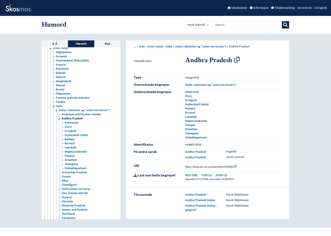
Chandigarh (69, 184)
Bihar (65, 180)
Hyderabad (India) (76, 135)
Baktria (61, 77)
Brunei (60, 89)
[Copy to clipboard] (237, 59)
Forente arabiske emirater (73, 97)
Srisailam (71, 160)
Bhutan (60, 85)
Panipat (70, 155)
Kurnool (70, 143)
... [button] (135, 46)
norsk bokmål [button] (196, 24)
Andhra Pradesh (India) (200, 200)
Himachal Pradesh (73, 205)
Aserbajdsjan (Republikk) (72, 60)
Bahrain (61, 73)
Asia (142, 46)
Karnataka (68, 218)
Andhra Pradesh (72, 118)
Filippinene (63, 93)
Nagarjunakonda (76, 151)
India (59, 106)
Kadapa (70, 139)
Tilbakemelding (284, 7)
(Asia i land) (60, 48)
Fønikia (60, 102)
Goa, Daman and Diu (75, 193)
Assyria (61, 64)
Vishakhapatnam (75, 168)
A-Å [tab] (54, 43)
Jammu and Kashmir (75, 209)
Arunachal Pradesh (74, 172)
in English (320, 7)
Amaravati (71, 122)
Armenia (61, 56)
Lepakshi (70, 147)
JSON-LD (221, 175)
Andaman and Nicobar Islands (81, 114)
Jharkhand (68, 213)
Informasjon (260, 7)
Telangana (71, 164)
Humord (54, 24)
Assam (66, 176)
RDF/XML (191, 175)
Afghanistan (64, 52)
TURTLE (206, 175)
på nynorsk (305, 7)
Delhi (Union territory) (76, 189)
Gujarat (67, 197)
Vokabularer (239, 7)
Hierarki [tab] (81, 43)
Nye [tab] (107, 43)
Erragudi (70, 131)
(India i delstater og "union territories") (84, 110)
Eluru (68, 126)
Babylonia (62, 68)
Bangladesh (63, 81)
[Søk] (285, 25)
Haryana (67, 201)
